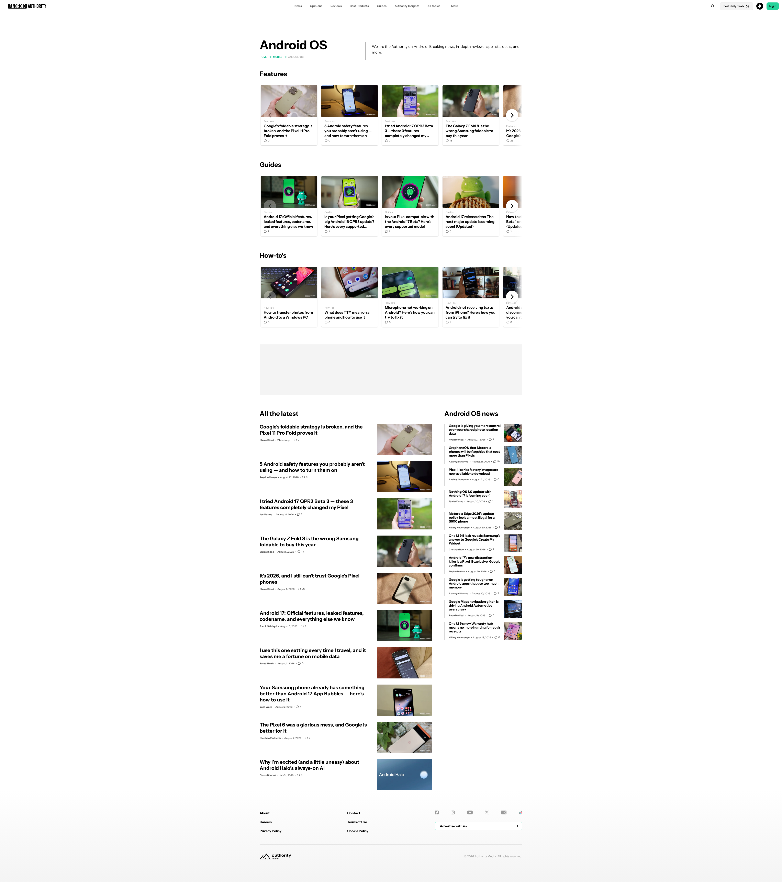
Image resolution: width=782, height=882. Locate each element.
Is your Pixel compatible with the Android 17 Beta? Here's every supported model (410, 206)
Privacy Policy (270, 831)
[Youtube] (470, 812)
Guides (382, 6)
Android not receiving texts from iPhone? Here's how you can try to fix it (471, 297)
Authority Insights (407, 6)
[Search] (713, 6)
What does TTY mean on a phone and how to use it (349, 297)
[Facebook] (437, 812)
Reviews (336, 6)
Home (263, 56)
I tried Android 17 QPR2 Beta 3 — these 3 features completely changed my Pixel (410, 115)
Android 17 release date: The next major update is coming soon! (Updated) (471, 206)
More (454, 6)
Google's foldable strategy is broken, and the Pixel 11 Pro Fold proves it (289, 115)
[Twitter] (487, 812)
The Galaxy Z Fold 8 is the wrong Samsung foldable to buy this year (471, 115)
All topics (433, 6)
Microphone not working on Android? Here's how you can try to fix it (410, 297)
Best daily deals (734, 6)
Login (772, 6)
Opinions (316, 6)
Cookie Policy (357, 831)
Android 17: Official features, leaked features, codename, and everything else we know (289, 206)
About (265, 813)
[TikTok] (520, 812)
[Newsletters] (504, 812)
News (298, 6)
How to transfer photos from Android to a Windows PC (289, 297)
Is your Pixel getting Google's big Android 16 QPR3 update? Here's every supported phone (349, 206)
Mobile (277, 56)
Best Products (359, 6)
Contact (353, 813)
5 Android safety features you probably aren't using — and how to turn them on (349, 115)
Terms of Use (357, 822)
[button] (391, 6)
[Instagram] (453, 812)
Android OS (296, 56)
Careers (266, 822)
